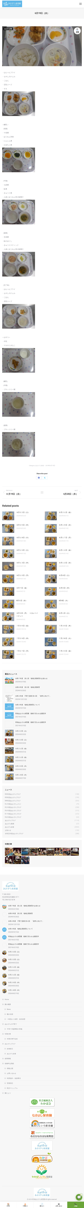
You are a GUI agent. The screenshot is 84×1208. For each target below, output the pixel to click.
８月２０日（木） (23, 525)
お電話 (75, 1205)
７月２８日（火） (65, 638)
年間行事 (8, 1034)
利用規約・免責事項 (14, 1078)
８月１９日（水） (65, 525)
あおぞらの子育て (11, 1024)
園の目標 (10, 1014)
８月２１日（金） (65, 512)
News (9, 1009)
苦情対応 (10, 1083)
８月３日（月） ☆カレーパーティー (27, 614)
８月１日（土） (64, 613)
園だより (8, 1093)
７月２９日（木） (23, 638)
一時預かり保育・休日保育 (16, 1019)
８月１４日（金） (65, 550)
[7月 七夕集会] (34, 852)
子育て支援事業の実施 (14, 1029)
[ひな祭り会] (75, 852)
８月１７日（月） (65, 538)
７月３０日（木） (65, 626)
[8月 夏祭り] (9, 852)
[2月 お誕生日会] (9, 860)
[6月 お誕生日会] (42, 852)
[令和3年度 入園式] (67, 852)
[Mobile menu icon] (80, 4)
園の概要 (8, 1004)
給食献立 (10, 1049)
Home (7, 999)
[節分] (25, 860)
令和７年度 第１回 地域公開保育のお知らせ (31, 678)
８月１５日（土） (23, 550)
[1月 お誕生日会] (17, 860)
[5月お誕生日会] (50, 852)
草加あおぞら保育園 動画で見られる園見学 (30, 713)
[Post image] (8, 515)
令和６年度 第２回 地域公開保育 (27, 687)
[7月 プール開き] (25, 852)
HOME (8, 1205)
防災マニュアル (12, 1088)
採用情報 (8, 1058)
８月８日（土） (64, 575)
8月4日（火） (64, 601)
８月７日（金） (22, 588)
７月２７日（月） (23, 651)
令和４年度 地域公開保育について (27, 705)
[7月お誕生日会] (17, 852)
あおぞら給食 (8, 29)
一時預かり (25, 1205)
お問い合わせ (11, 1073)
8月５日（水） (21, 601)
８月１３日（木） (23, 563)
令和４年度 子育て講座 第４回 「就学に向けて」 (33, 696)
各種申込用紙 (9, 1063)
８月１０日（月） (23, 575)
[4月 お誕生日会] (58, 852)
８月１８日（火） (23, 538)
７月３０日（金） (23, 626)
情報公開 (10, 1068)
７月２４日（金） (65, 651)
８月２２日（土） (23, 512)
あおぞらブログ (10, 1044)
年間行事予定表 (12, 1039)
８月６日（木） (64, 588)
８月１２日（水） (65, 563)
